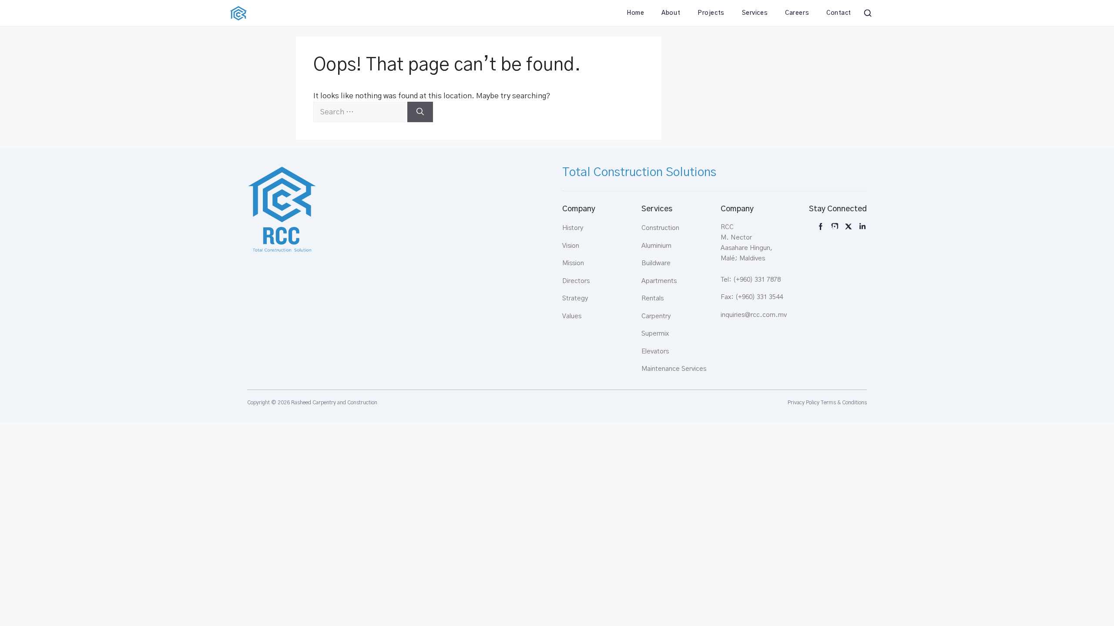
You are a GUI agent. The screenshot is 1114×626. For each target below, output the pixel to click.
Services (755, 13)
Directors (576, 281)
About (670, 13)
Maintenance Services (673, 369)
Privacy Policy (803, 402)
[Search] (420, 112)
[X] (848, 226)
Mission (573, 263)
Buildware (656, 263)
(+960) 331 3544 (759, 297)
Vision (570, 246)
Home (635, 13)
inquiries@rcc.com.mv (754, 315)
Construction (660, 228)
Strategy (575, 298)
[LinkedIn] (862, 226)
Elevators (655, 351)
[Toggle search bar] (868, 13)
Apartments (659, 281)
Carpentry (656, 316)
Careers (797, 13)
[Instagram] (820, 226)
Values (571, 316)
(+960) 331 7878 (757, 279)
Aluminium (656, 246)
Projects (711, 13)
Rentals (652, 298)
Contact (838, 13)
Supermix (655, 333)
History (572, 228)
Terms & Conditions (844, 402)
